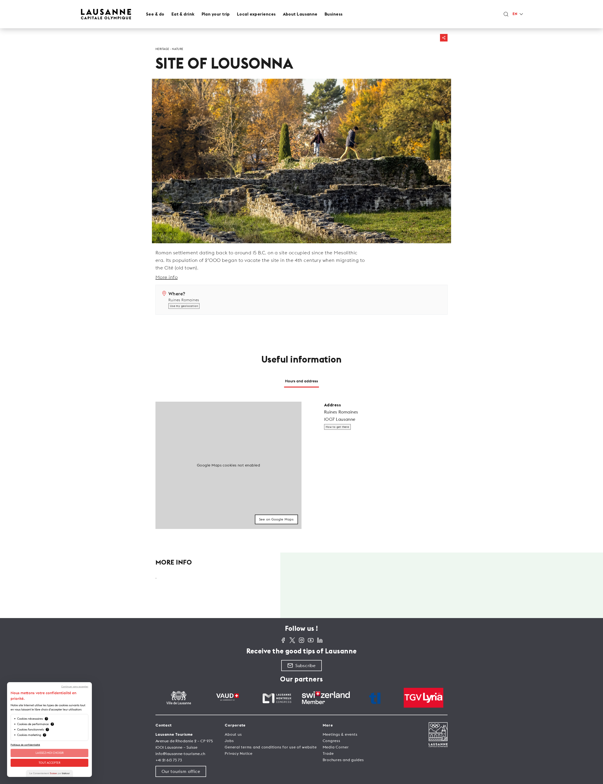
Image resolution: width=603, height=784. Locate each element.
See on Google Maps (276, 519)
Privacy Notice (239, 753)
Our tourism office (181, 771)
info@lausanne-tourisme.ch (180, 753)
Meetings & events (340, 734)
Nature (177, 49)
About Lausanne (300, 14)
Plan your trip (216, 14)
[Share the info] (444, 37)
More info (166, 277)
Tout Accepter (49, 762)
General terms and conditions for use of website (271, 747)
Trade (328, 753)
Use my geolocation (184, 306)
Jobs (229, 740)
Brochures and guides (343, 759)
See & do (155, 14)
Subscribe (305, 665)
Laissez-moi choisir (50, 753)
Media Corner (336, 747)
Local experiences (256, 14)
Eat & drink (183, 14)
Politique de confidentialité (25, 744)
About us (233, 734)
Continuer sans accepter (74, 686)
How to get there (337, 427)
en (515, 14)
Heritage (162, 49)
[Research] (506, 14)
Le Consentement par (49, 773)
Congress (331, 740)
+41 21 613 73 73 (168, 760)
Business (334, 14)
